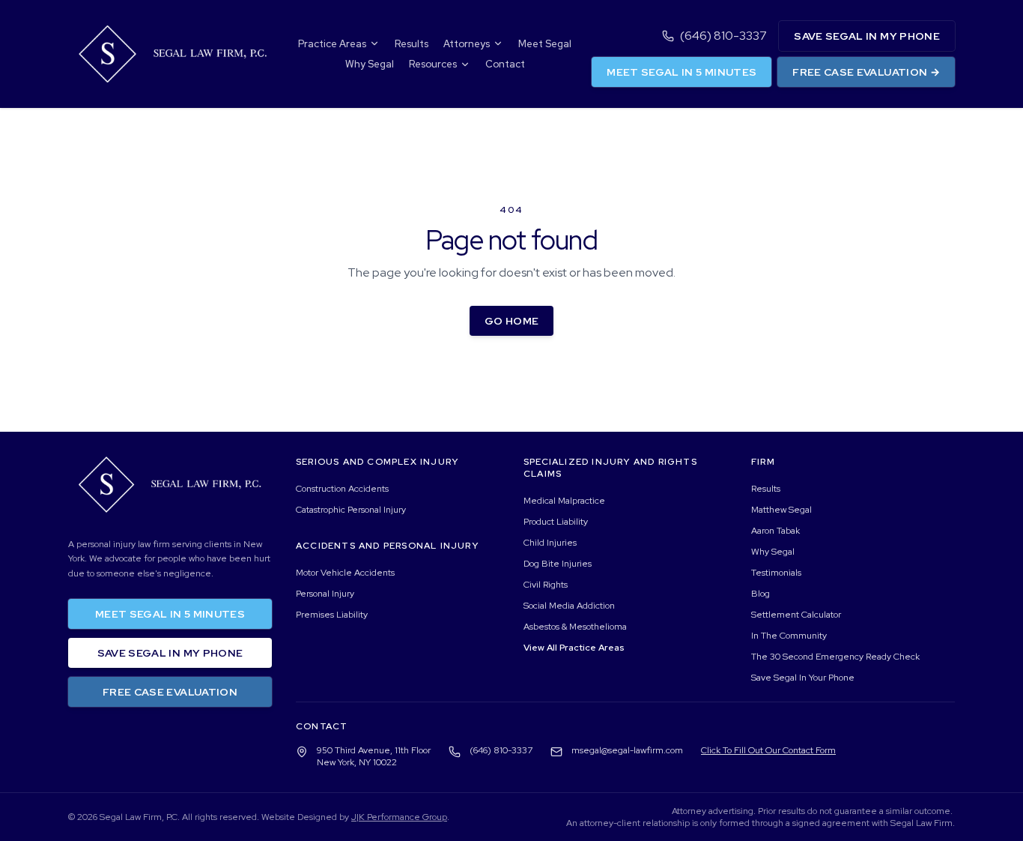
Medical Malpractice (564, 501)
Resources (433, 64)
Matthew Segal (781, 510)
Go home (511, 321)
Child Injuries (550, 543)
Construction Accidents (342, 489)
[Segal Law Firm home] (173, 54)
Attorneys (466, 43)
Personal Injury (325, 594)
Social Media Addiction (569, 606)
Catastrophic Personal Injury (351, 510)
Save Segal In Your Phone (802, 678)
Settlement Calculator (796, 615)
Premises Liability (332, 615)
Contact (505, 64)
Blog (760, 594)
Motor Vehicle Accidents (345, 573)
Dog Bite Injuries (557, 564)
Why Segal (369, 64)
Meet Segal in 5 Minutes (681, 72)
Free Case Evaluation (170, 692)
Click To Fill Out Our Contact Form (768, 750)
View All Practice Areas (573, 648)
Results (411, 43)
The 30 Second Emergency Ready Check (835, 657)
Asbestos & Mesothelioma (575, 627)
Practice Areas (332, 43)
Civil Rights (545, 585)
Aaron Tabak (775, 531)
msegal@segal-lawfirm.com (627, 750)
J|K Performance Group (399, 817)
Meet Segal (544, 43)
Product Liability (555, 522)
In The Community (789, 636)
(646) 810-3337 (723, 35)
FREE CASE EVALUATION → (866, 72)
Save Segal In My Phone (867, 36)
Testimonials (776, 573)
